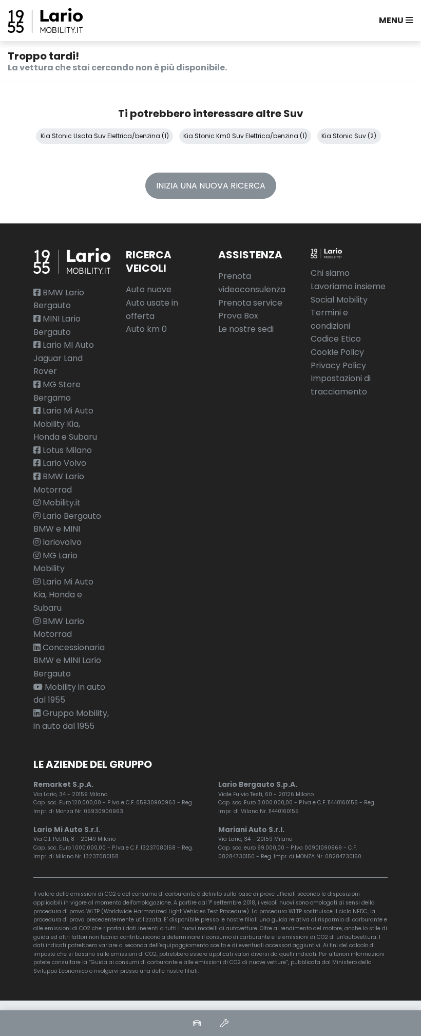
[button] (393, 20)
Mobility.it (61, 502)
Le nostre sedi (246, 329)
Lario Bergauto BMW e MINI (67, 522)
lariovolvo (61, 542)
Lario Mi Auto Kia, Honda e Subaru (63, 595)
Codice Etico (336, 339)
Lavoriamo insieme (348, 286)
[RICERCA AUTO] (196, 1023)
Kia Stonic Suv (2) (348, 135)
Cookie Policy (337, 352)
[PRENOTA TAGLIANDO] (224, 1023)
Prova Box (238, 316)
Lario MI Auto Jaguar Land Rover (63, 358)
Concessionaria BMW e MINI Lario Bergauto (69, 661)
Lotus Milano (66, 450)
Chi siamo (330, 273)
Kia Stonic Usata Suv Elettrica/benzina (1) (105, 135)
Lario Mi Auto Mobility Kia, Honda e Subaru (65, 424)
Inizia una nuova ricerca (210, 186)
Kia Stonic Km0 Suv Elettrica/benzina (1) (245, 135)
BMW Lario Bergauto (58, 299)
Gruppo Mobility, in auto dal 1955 (71, 719)
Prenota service (250, 303)
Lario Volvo (63, 463)
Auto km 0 (146, 329)
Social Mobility (339, 300)
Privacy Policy (338, 365)
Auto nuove (148, 289)
